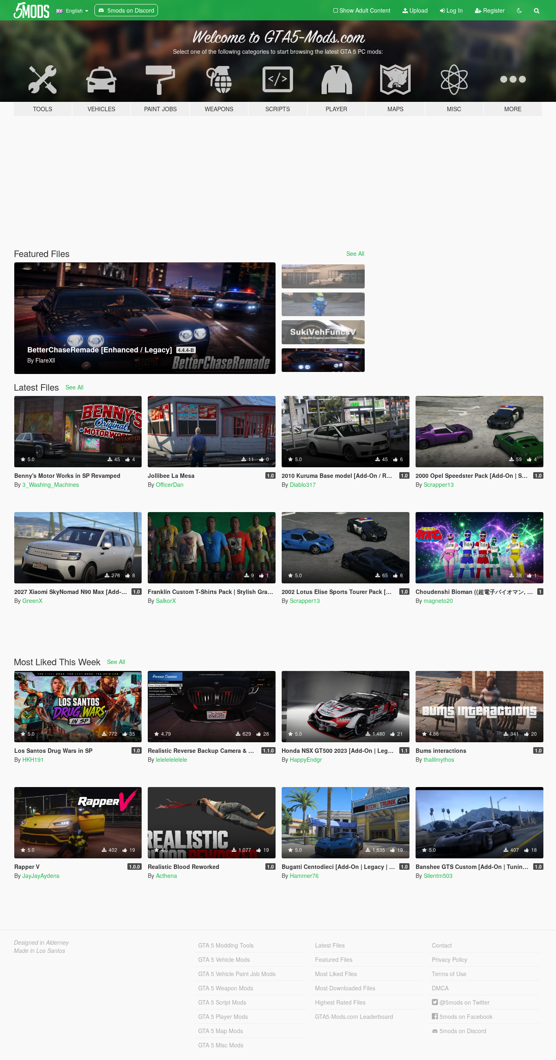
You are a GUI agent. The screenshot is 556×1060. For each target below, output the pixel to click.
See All (355, 253)
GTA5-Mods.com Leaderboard (354, 1016)
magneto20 (438, 600)
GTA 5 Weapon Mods (225, 988)
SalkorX (166, 600)
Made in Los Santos (39, 950)
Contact (442, 945)
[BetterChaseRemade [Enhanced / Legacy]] (323, 360)
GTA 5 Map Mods (220, 1031)
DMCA (440, 988)
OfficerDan (170, 484)
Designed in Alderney (41, 942)
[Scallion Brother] (323, 304)
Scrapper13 (439, 484)
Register (493, 10)
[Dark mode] (519, 10)
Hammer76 (304, 875)
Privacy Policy (449, 959)
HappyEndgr (306, 759)
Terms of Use (449, 974)
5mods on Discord (462, 1031)
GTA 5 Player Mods (223, 1016)
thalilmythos (439, 759)
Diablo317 (303, 484)
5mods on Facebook (465, 1016)
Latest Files (330, 945)
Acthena (166, 875)
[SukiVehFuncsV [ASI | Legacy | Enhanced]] (323, 332)
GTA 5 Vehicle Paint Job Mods (237, 974)
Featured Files (333, 959)
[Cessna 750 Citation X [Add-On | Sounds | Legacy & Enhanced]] (323, 276)
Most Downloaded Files (345, 988)
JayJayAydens (40, 875)
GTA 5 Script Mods (222, 1002)
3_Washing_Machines (50, 484)
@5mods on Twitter (464, 1002)
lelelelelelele (171, 759)
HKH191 (33, 759)
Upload (418, 10)
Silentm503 (438, 875)
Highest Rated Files (340, 1002)
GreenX (32, 600)
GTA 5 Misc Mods (220, 1045)
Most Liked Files (336, 974)
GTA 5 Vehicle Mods (224, 959)
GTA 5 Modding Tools (226, 945)
